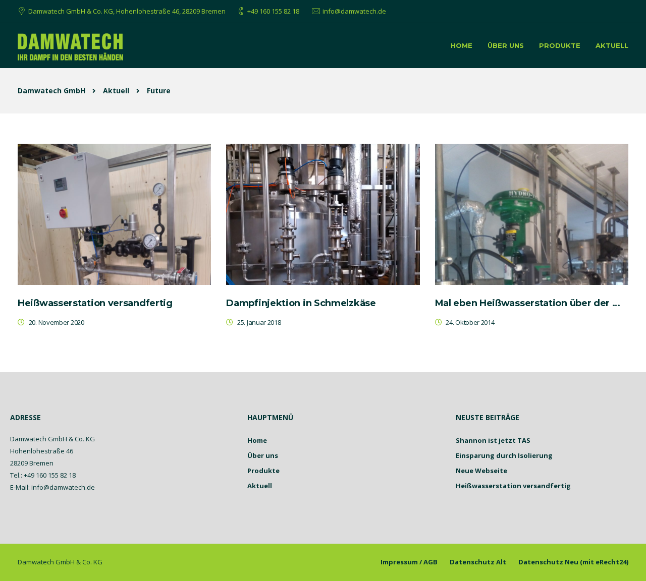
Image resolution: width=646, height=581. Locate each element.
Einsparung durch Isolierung (504, 455)
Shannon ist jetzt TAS (493, 440)
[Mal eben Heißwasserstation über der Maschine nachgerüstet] (531, 214)
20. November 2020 (56, 322)
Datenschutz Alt (478, 561)
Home (461, 45)
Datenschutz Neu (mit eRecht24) (573, 561)
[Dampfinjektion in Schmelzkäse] (322, 214)
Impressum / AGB (409, 561)
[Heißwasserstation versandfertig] (114, 214)
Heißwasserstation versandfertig (513, 485)
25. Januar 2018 (259, 322)
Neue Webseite (481, 470)
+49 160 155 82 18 (273, 11)
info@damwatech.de (354, 11)
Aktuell (612, 45)
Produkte (559, 45)
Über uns (506, 45)
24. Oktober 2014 (470, 322)
